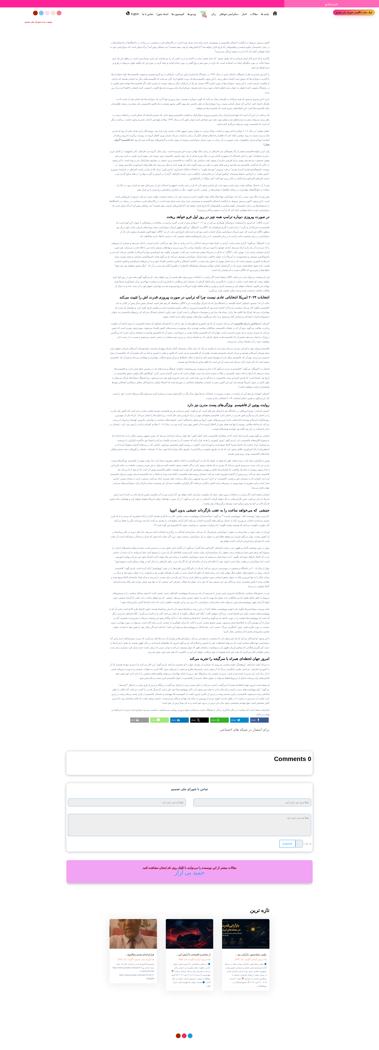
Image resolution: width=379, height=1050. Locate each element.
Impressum (188, 1043)
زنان (213, 14)
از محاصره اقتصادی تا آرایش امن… (193, 954)
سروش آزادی (258, 959)
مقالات (254, 14)
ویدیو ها (192, 14)
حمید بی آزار (189, 872)
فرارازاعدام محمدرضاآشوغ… (139, 954)
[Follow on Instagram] (59, 13)
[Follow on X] (53, 13)
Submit (287, 844)
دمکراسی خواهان (229, 14)
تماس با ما (147, 14)
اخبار (244, 14)
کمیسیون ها (178, 14)
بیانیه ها (265, 14)
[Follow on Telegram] (41, 13)
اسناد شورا (162, 14)
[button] (259, 720)
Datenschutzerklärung (207, 1043)
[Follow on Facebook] (47, 13)
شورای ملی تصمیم (143, 959)
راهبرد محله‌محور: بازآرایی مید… (251, 954)
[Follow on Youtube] (35, 13)
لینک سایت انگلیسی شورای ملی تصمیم (353, 12)
